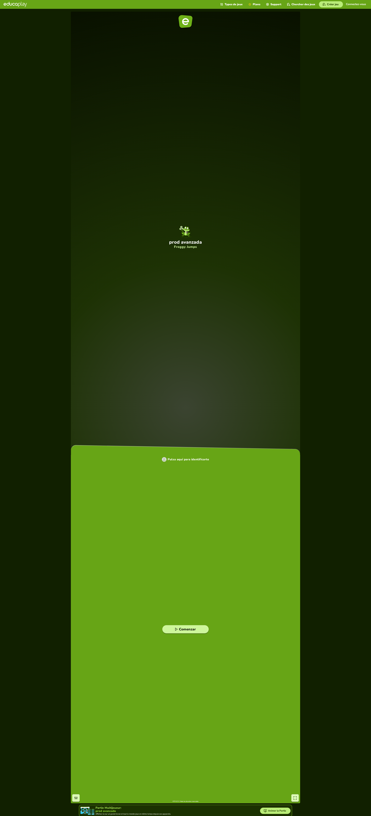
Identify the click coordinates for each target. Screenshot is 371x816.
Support (275, 4)
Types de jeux (234, 4)
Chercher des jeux (303, 4)
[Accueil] (15, 4)
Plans (256, 4)
